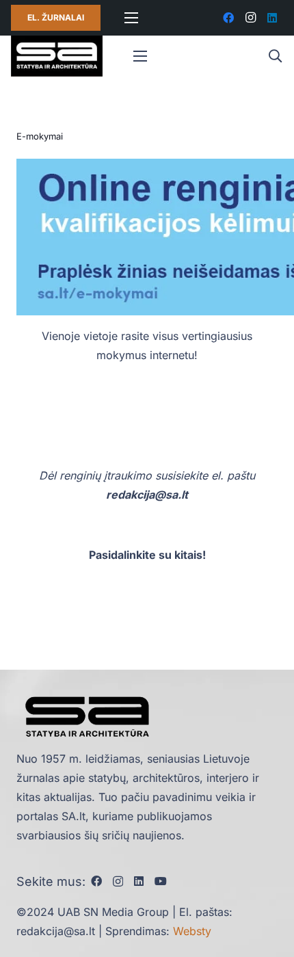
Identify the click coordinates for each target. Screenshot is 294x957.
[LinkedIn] (272, 18)
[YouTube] (161, 881)
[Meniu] (131, 18)
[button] (274, 56)
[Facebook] (228, 18)
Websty (192, 931)
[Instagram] (250, 18)
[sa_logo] (57, 56)
